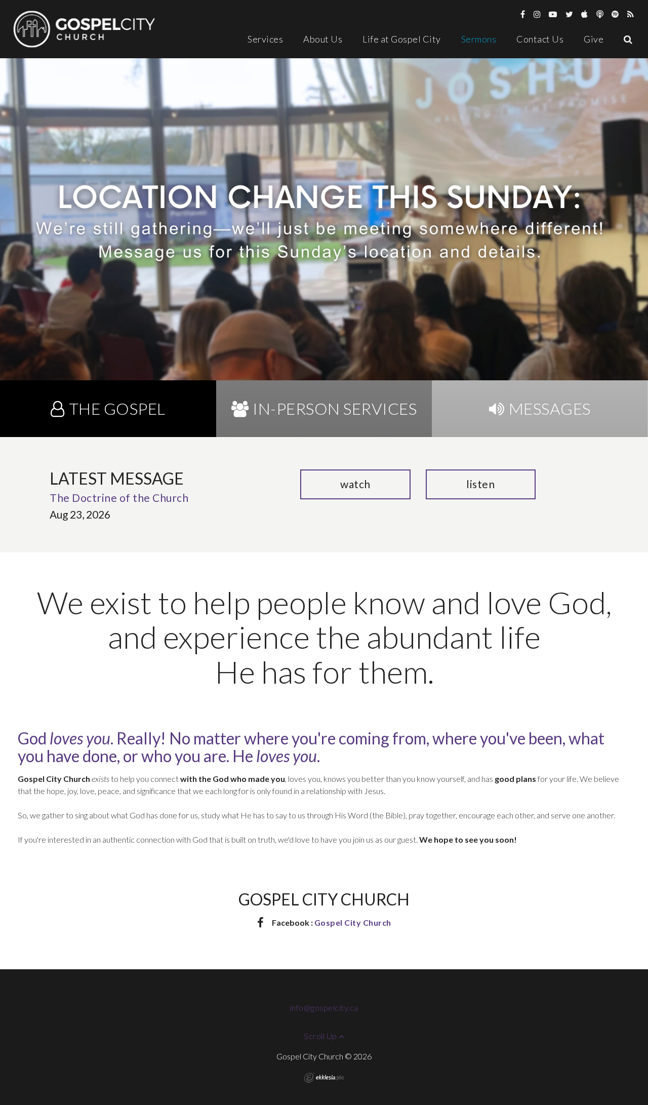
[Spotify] (615, 14)
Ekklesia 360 (324, 1078)
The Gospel (117, 408)
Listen (480, 484)
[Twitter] (569, 14)
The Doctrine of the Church (119, 497)
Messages (550, 408)
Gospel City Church (352, 922)
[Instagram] (537, 14)
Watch (355, 484)
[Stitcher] (600, 14)
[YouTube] (553, 14)
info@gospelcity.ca (324, 1007)
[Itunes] (584, 14)
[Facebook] (522, 14)
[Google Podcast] (630, 14)
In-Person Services (335, 408)
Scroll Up (321, 1036)
